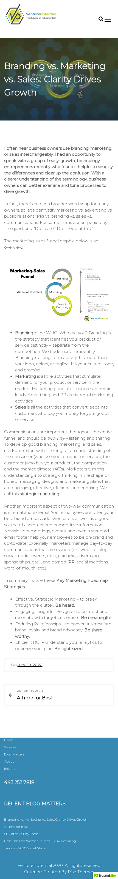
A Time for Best (16, 827)
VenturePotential (29, 30)
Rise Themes (81, 871)
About (9, 761)
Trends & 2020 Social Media (25, 848)
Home (9, 740)
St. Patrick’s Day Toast (21, 834)
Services (10, 747)
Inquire (9, 768)
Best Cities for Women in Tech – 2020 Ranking (40, 841)
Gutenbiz (33, 871)
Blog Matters (14, 754)
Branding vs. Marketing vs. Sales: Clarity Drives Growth (46, 819)
